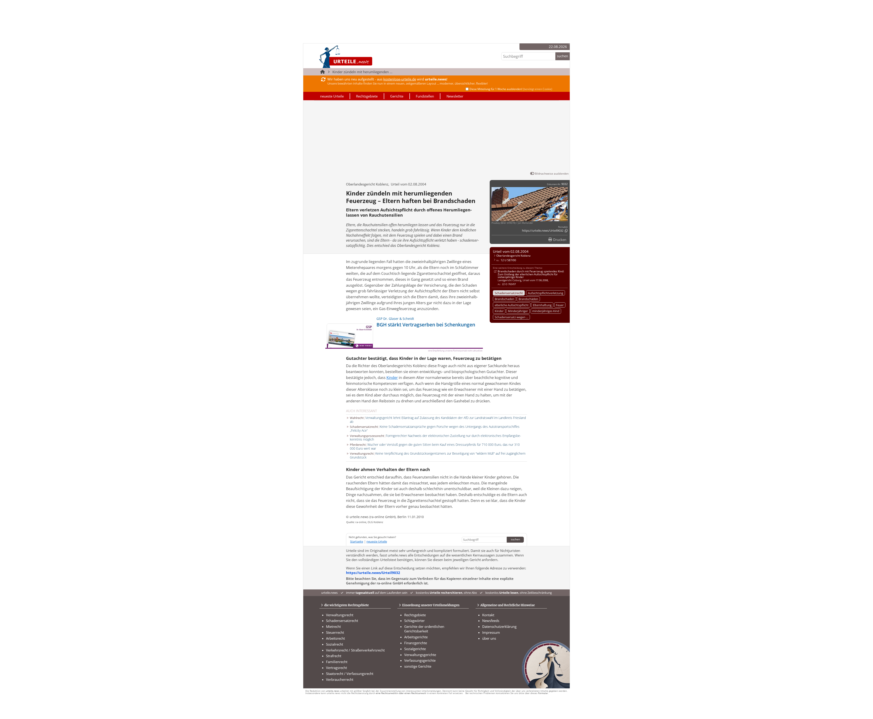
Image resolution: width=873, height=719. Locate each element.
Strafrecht (333, 656)
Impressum (491, 632)
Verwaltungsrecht (339, 615)
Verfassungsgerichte (420, 660)
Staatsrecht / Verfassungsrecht (349, 673)
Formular (543, 693)
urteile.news (332, 690)
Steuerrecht (335, 632)
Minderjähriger (518, 311)
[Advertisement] (436, 137)
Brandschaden (504, 299)
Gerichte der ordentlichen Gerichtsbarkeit (424, 628)
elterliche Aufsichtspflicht (512, 305)
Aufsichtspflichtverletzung (545, 293)
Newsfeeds (490, 620)
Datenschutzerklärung (499, 626)
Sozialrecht (334, 644)
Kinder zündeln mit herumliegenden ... (362, 72)
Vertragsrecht (336, 667)
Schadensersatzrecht (509, 293)
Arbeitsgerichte (416, 637)
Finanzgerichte (415, 643)
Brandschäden (528, 299)
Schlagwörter (414, 620)
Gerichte (396, 96)
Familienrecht (336, 661)
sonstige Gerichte (417, 666)
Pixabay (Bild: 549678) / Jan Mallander (512, 222)
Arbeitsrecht (335, 638)
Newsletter (455, 96)
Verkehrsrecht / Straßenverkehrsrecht (355, 650)
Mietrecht (333, 626)
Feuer (560, 305)
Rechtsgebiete (367, 96)
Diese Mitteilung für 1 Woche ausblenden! (510, 89)
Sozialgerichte (415, 648)
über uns (489, 638)
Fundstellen (425, 96)
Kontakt (488, 615)
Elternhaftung (542, 305)
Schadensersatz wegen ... (511, 317)
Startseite (356, 541)
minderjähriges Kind (545, 311)
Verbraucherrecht (339, 679)
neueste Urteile (332, 96)
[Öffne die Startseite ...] (361, 56)
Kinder (499, 311)
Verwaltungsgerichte (420, 654)
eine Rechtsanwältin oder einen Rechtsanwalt (401, 693)
